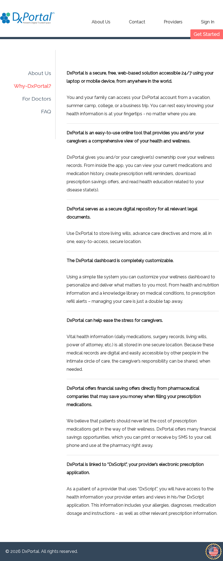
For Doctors (36, 99)
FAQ (46, 111)
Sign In (207, 21)
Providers (173, 21)
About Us (101, 21)
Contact (137, 21)
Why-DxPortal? (32, 86)
